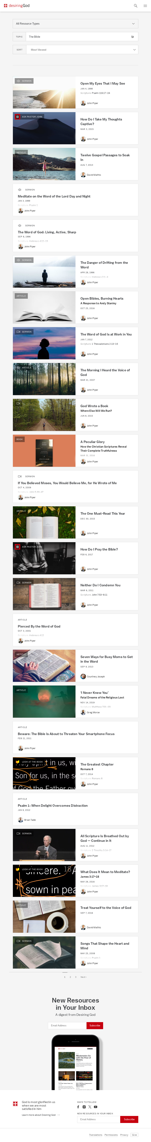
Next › (84, 977)
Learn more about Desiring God (39, 1115)
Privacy (124, 1134)
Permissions (111, 1134)
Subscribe (94, 1025)
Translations (95, 1134)
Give (134, 1134)
